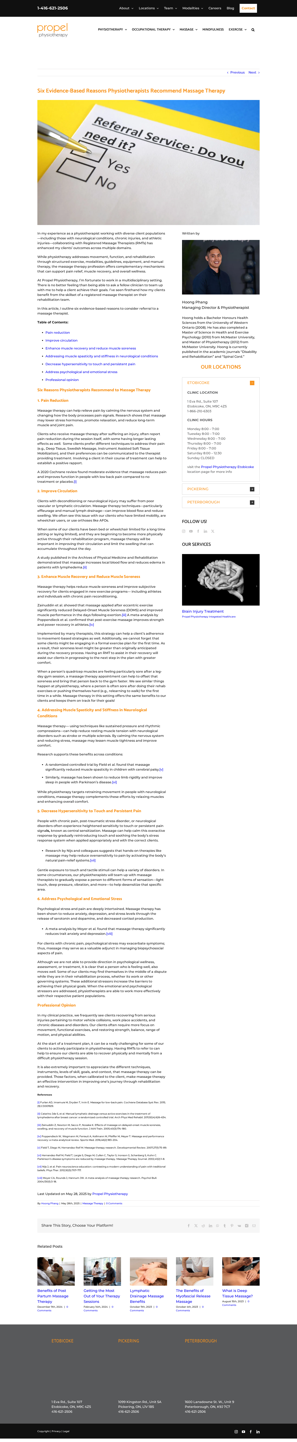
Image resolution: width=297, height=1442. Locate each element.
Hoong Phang (49, 1203)
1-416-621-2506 (52, 8)
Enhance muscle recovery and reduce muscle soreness (90, 348)
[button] (253, 29)
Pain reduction (57, 332)
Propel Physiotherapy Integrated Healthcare (209, 616)
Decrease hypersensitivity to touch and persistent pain (90, 364)
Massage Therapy (92, 1203)
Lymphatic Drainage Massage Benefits (147, 1296)
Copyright (43, 1431)
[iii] (124, 615)
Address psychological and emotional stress (81, 372)
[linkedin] (205, 531)
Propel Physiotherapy (110, 1194)
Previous (237, 72)
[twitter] (212, 531)
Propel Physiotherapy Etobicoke (227, 467)
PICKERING (128, 1341)
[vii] (93, 860)
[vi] (114, 782)
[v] (161, 769)
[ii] (85, 567)
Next (252, 72)
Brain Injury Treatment (203, 611)
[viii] (109, 934)
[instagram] (183, 531)
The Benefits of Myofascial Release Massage (193, 1296)
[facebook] (198, 531)
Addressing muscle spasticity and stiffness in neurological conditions (101, 356)
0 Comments (114, 1203)
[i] (75, 482)
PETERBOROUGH (201, 1341)
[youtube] (191, 531)
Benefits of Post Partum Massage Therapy (52, 1296)
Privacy (56, 1431)
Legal (66, 1431)
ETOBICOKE (63, 1341)
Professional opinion (62, 380)
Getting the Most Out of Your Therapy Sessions (102, 1296)
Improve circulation (61, 340)
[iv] (91, 625)
